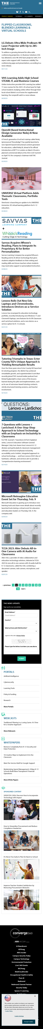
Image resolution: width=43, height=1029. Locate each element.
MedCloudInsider (21, 972)
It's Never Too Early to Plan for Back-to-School (21, 857)
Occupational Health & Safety (21, 975)
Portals (9, 671)
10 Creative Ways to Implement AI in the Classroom (18, 756)
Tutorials (19, 16)
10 (18, 589)
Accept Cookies (28, 1021)
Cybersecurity (9, 682)
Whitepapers (12, 742)
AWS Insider (21, 952)
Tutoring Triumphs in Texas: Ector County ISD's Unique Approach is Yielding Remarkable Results (21, 361)
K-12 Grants (29, 16)
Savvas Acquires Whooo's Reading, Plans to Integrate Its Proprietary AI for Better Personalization (19, 247)
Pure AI (21, 978)
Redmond (21, 981)
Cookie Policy (9, 1011)
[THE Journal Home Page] (11, 3)
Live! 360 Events (21, 965)
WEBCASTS (10, 718)
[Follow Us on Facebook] (20, 12)
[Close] (35, 996)
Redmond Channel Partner (21, 984)
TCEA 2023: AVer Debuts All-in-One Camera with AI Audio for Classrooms (19, 551)
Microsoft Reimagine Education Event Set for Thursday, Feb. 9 (20, 497)
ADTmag (21, 949)
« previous (7, 585)
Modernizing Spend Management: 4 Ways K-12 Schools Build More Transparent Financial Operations (21, 771)
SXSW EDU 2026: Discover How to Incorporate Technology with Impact (21, 796)
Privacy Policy (20, 635)
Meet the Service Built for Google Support (19, 763)
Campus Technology (21, 959)
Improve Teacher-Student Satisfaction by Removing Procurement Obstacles (19, 886)
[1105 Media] (21, 942)
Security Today (21, 987)
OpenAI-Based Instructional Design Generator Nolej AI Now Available (20, 132)
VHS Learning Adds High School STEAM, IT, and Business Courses (20, 79)
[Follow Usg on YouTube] (26, 12)
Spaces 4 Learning (21, 991)
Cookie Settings (19, 1016)
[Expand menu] (40, 3)
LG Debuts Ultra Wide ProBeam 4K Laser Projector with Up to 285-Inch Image (21, 45)
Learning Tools (9, 688)
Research (38, 16)
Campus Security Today (21, 956)
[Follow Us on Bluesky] (17, 12)
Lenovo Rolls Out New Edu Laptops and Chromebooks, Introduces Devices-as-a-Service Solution (20, 305)
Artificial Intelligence (11, 676)
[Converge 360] (21, 933)
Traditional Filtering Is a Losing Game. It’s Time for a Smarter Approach (21, 723)
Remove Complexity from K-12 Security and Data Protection (20, 748)
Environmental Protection (21, 962)
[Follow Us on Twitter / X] (23, 12)
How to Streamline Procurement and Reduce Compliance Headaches (20, 827)
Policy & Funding (10, 694)
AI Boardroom (21, 946)
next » (23, 589)
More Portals (9, 706)
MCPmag (21, 968)
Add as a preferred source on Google (13, 8)
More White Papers (11, 780)
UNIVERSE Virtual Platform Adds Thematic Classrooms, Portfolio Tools (20, 196)
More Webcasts (9, 731)
